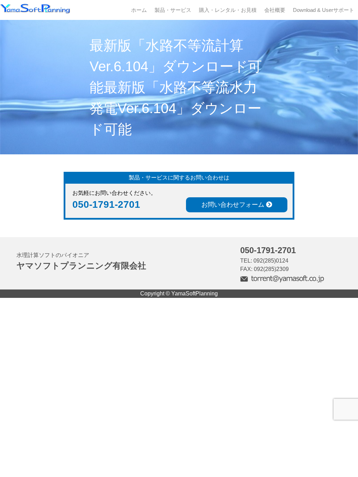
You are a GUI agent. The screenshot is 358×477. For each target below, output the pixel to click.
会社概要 (274, 10)
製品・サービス (173, 10)
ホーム (139, 10)
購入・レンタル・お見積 (228, 10)
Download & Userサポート (323, 10)
